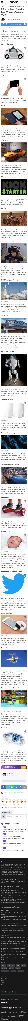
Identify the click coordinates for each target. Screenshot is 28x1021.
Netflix (3, 965)
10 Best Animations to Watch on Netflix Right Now (13, 951)
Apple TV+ (4, 968)
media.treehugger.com (5, 420)
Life (4, 827)
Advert (2, 980)
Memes (11, 968)
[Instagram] (2, 991)
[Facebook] (6, 991)
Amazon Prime (10, 965)
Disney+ (24, 965)
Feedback (3, 977)
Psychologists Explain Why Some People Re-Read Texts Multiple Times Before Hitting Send (15, 830)
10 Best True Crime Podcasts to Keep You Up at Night (13, 945)
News (2, 6)
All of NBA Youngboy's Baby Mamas (9, 923)
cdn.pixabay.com (4, 95)
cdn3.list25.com (4, 162)
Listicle (12, 6)
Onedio (7, 6)
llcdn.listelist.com (4, 196)
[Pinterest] (15, 991)
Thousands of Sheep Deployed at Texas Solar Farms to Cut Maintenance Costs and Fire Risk (14, 851)
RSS (2, 984)
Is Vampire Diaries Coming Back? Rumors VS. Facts (13, 925)
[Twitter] (9, 991)
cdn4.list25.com (4, 63)
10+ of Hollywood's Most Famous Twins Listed (12, 928)
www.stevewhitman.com (6, 333)
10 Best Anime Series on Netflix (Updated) (11, 943)
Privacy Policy (4, 978)
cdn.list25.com (4, 635)
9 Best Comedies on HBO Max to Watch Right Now (13, 937)
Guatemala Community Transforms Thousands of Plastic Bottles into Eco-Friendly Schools (13, 837)
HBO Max (13, 971)
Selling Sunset (5, 971)
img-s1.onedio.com (5, 126)
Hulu (18, 965)
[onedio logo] (13, 1002)
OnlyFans (17, 968)
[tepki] (2, 801)
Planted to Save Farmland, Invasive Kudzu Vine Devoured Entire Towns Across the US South (14, 844)
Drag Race (20, 971)
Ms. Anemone (13, 19)
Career (3, 982)
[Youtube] (12, 991)
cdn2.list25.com (4, 226)
